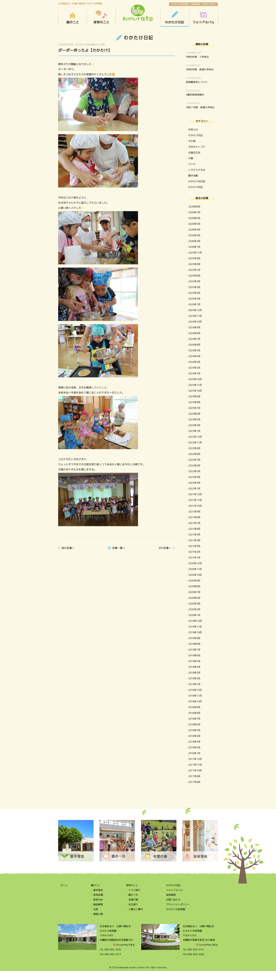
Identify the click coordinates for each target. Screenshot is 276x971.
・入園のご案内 (134, 909)
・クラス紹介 (133, 890)
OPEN (203, 18)
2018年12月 (195, 690)
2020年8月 (194, 586)
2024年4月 (194, 356)
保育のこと (101, 18)
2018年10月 (195, 701)
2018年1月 (194, 753)
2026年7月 (194, 212)
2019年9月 (194, 638)
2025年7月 (194, 270)
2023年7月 (194, 408)
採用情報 (195, 4)
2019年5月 (194, 661)
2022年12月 (195, 436)
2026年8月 (194, 206)
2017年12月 (195, 759)
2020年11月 (195, 569)
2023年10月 (195, 390)
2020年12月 (195, 563)
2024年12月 (195, 310)
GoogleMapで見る (125, 944)
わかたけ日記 (174, 18)
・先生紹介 (132, 904)
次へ (164, 548)
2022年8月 (194, 454)
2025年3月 (194, 293)
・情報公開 (97, 914)
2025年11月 (195, 252)
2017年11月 (195, 764)
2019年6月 (194, 655)
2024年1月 (194, 373)
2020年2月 (194, 609)
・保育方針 (97, 899)
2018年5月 (194, 730)
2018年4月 (194, 736)
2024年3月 (194, 362)
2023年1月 (194, 431)
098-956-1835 (112, 949)
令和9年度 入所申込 (197, 56)
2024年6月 (194, 344)
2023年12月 (195, 379)
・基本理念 (97, 890)
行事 (91, 44)
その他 (191, 141)
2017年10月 (195, 770)
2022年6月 (194, 465)
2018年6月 (194, 724)
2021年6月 (194, 528)
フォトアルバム (174, 890)
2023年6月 (194, 413)
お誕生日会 (194, 152)
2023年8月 (194, 402)
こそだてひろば (196, 170)
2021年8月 (194, 517)
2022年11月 (195, 442)
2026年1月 (194, 247)
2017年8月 (194, 782)
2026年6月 (194, 218)
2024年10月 (195, 321)
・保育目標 (97, 895)
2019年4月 (194, 667)
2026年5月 (194, 224)
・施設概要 (97, 904)
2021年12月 (195, 494)
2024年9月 (194, 327)
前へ (68, 548)
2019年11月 (195, 626)
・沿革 (94, 909)
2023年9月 (194, 396)
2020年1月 (194, 615)
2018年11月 (195, 695)
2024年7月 (194, 339)
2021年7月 (194, 523)
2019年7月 (194, 649)
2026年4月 (194, 229)
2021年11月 (195, 500)
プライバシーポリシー (178, 904)
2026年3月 (194, 235)
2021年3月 (194, 546)
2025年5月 (194, 281)
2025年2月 (194, 298)
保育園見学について (196, 82)
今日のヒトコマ (196, 146)
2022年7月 (194, 459)
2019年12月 (195, 621)
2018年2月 (194, 747)
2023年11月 (195, 385)
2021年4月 (194, 540)
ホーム (64, 885)
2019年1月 (194, 684)
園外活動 (193, 175)
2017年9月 (194, 776)
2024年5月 (194, 350)
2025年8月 (194, 264)
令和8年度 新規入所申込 (200, 69)
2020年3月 (194, 603)
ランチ (191, 164)
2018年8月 (194, 713)
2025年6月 (194, 275)
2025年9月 (194, 258)
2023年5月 (194, 419)
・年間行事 (132, 899)
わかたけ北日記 (196, 181)
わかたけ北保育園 (179, 4)
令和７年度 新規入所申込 (200, 107)
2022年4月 (194, 477)
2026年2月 (194, 241)
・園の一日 (132, 895)
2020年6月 (194, 598)
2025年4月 (194, 287)
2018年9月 (194, 707)
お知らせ (193, 129)
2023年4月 (194, 425)
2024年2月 (194, 367)
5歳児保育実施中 (195, 94)
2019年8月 (194, 644)
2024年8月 (194, 333)
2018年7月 (194, 718)
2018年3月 (194, 741)
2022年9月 (194, 448)
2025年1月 (194, 304)
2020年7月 (194, 592)
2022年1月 (194, 488)
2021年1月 (194, 557)
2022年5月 (194, 471)
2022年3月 (194, 482)
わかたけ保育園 (138, 13)
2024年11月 (195, 316)
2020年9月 (194, 580)
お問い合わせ (209, 4)
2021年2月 (194, 552)
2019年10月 (195, 632)
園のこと (72, 18)
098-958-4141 (195, 949)
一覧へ (118, 548)
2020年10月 (195, 575)
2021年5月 (194, 534)
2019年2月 (194, 678)
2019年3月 (194, 672)
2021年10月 (195, 505)
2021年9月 (194, 511)
